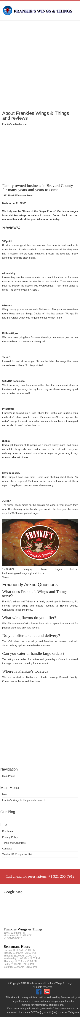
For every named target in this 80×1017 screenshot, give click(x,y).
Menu (5, 794)
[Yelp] (47, 993)
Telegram (73, 1012)
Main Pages (8, 776)
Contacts (7, 848)
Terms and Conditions (14, 842)
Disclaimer (8, 831)
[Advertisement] (40, 65)
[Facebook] (39, 993)
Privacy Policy (10, 837)
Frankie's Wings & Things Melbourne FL (23, 800)
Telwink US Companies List (17, 854)
